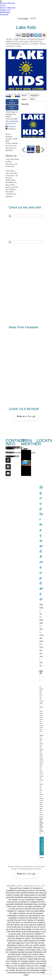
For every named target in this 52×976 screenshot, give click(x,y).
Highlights (34, 95)
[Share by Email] (27, 35)
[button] (26, 417)
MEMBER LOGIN (14, 886)
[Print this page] (23, 35)
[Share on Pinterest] (44, 35)
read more (9, 196)
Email (41, 672)
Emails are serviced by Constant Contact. (41, 825)
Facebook (12, 126)
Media (24, 99)
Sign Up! (42, 846)
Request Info (12, 107)
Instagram (12, 129)
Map (32, 99)
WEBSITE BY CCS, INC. (34, 886)
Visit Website (12, 102)
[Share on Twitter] (35, 35)
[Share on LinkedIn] (40, 35)
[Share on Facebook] (31, 35)
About (24, 95)
